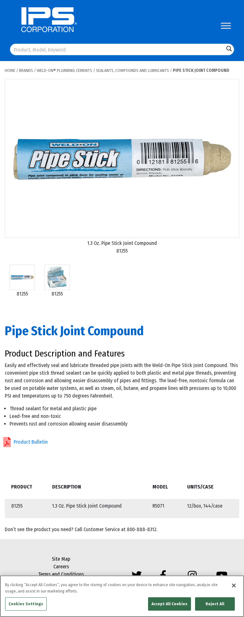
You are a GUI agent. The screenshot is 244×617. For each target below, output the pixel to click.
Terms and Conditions (61, 574)
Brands (26, 70)
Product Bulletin (31, 442)
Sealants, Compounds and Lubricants (132, 70)
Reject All (215, 603)
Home (10, 70)
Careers (61, 567)
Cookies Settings (26, 603)
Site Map (61, 559)
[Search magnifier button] (229, 48)
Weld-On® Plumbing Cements (64, 70)
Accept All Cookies (169, 603)
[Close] (234, 586)
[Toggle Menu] (226, 26)
